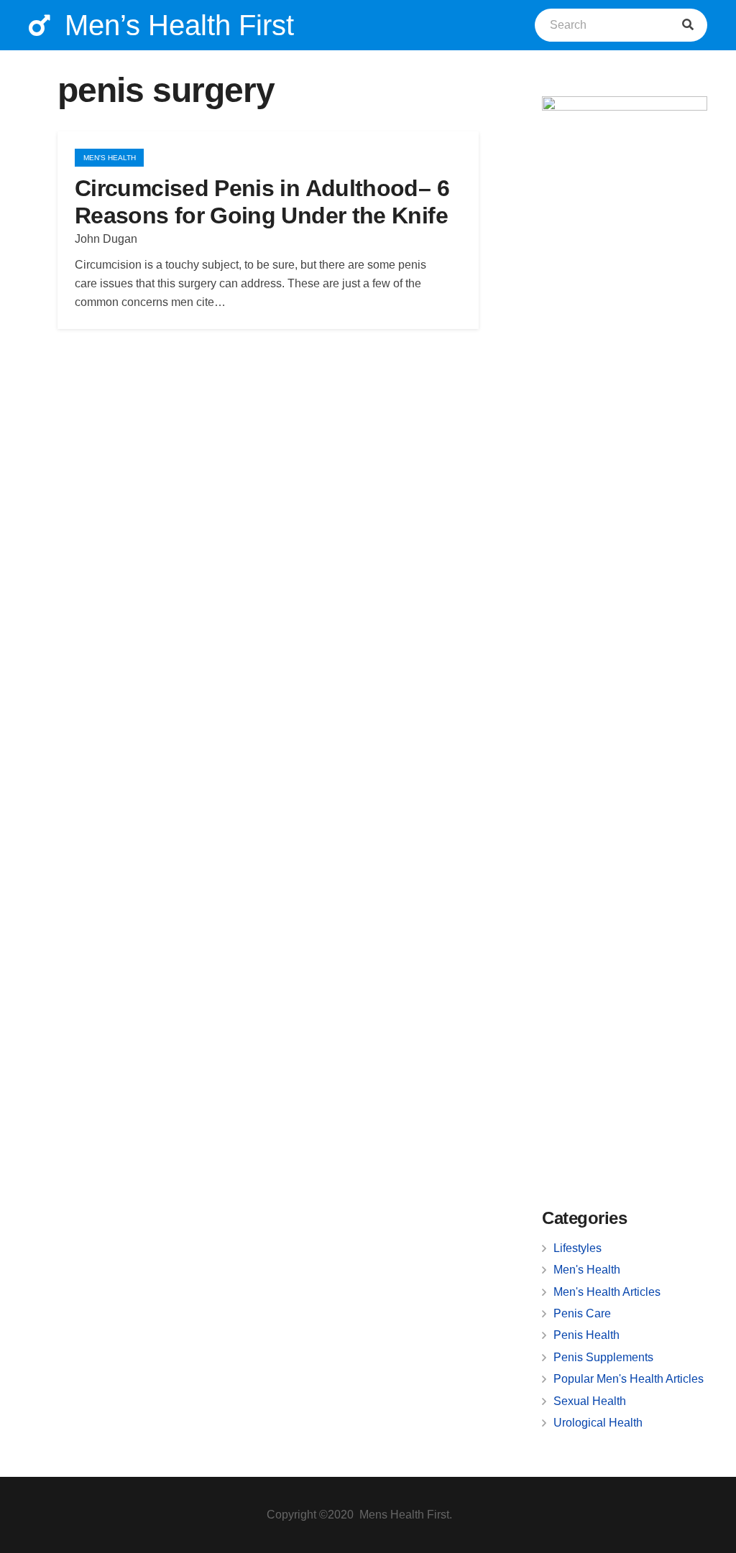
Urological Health (598, 1423)
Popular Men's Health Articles (628, 1379)
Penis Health (586, 1335)
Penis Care (582, 1313)
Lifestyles (577, 1248)
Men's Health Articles (607, 1292)
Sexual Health (589, 1401)
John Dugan (106, 239)
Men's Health (586, 1270)
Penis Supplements (603, 1357)
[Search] (688, 25)
